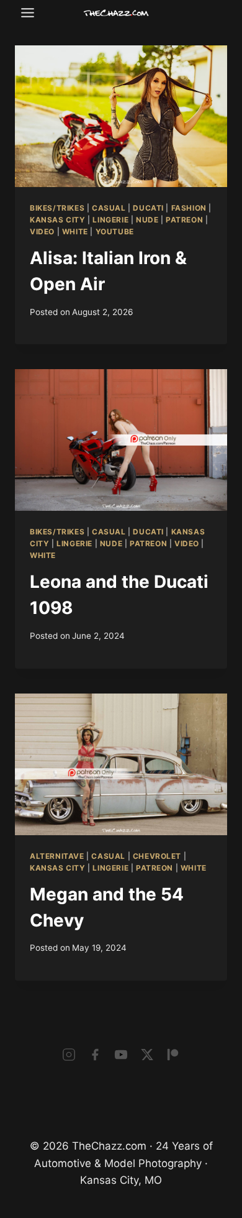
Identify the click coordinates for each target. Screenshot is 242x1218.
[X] (147, 1054)
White (75, 231)
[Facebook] (95, 1054)
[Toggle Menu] (27, 12)
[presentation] (121, 116)
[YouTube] (121, 1054)
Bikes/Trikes (57, 208)
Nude (147, 219)
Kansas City (58, 219)
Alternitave (57, 856)
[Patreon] (173, 1054)
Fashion (189, 208)
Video (42, 231)
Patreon (184, 219)
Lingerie (110, 219)
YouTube (115, 231)
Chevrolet (157, 856)
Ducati (148, 208)
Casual (109, 208)
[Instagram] (69, 1054)
